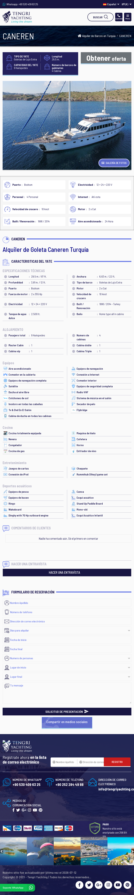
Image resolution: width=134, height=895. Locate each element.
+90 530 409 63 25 (28, 4)
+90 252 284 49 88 (69, 784)
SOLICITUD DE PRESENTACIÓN (64, 711)
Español (112, 4)
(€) (127, 4)
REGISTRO (117, 761)
